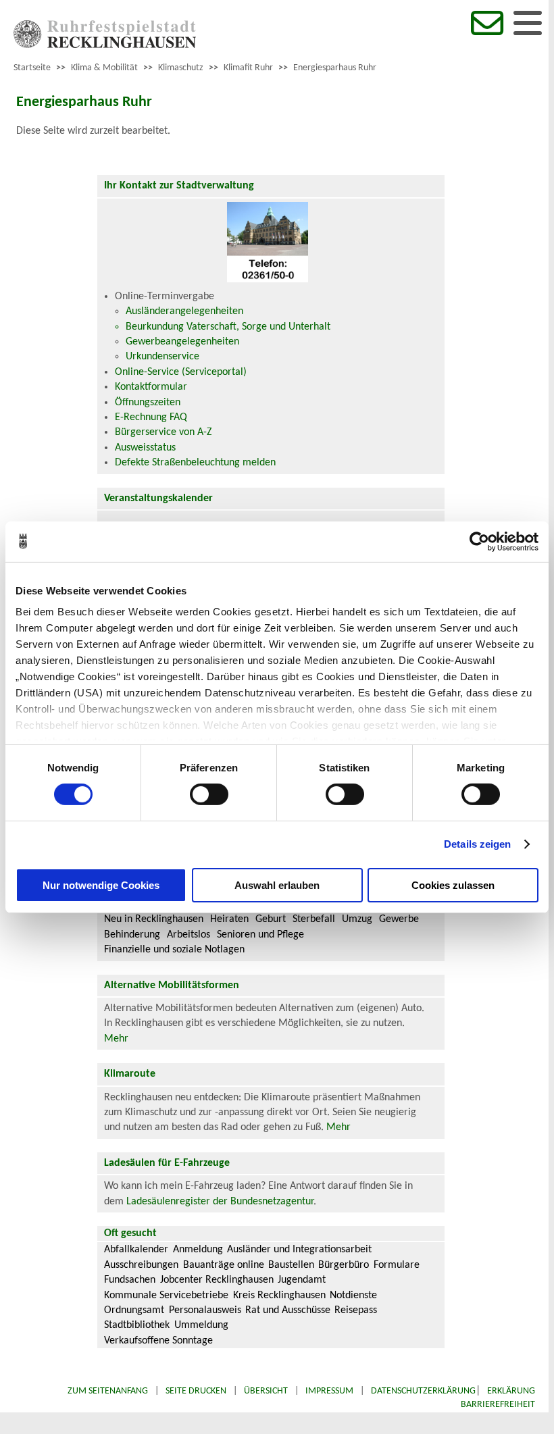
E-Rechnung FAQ (151, 417)
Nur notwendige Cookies (101, 885)
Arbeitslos (188, 934)
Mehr (116, 1038)
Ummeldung (201, 1325)
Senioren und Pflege (260, 934)
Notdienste (353, 1295)
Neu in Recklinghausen (153, 919)
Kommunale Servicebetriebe (166, 1295)
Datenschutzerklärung (423, 1391)
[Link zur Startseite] (105, 45)
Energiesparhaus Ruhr (334, 68)
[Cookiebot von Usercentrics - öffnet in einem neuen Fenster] (479, 541)
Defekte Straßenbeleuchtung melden (195, 462)
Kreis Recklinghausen (279, 1295)
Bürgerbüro (343, 1265)
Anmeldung (198, 1249)
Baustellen (291, 1265)
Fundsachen (129, 1280)
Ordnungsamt (134, 1310)
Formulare (397, 1265)
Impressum (329, 1391)
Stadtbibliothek (137, 1325)
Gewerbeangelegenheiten (182, 341)
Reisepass (355, 1310)
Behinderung (132, 934)
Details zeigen (477, 844)
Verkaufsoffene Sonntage (158, 1340)
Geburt (270, 919)
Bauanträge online (223, 1265)
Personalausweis (205, 1310)
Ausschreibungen (141, 1265)
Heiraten (229, 919)
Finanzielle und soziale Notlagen (174, 949)
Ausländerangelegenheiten (184, 311)
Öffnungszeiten (147, 402)
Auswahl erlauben (277, 885)
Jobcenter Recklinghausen (217, 1280)
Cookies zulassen (453, 885)
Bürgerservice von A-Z (163, 432)
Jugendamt (302, 1280)
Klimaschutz (180, 68)
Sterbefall (314, 919)
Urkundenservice (162, 356)
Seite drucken (196, 1391)
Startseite (32, 68)
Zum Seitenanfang (108, 1391)
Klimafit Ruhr (248, 68)
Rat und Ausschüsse (287, 1310)
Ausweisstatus (145, 447)
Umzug (357, 919)
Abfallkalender (136, 1249)
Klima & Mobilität (104, 68)
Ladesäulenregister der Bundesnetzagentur (219, 1201)
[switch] (209, 794)
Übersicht (266, 1391)
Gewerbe (399, 919)
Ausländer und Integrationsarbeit (299, 1249)
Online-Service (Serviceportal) (181, 372)
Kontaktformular (151, 387)
